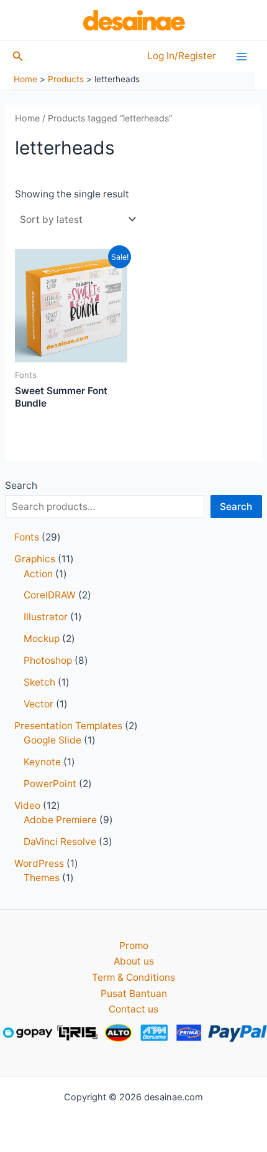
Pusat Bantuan (134, 993)
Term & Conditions (133, 977)
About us (134, 961)
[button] (18, 56)
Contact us (133, 1009)
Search (21, 485)
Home (27, 118)
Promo (133, 945)
